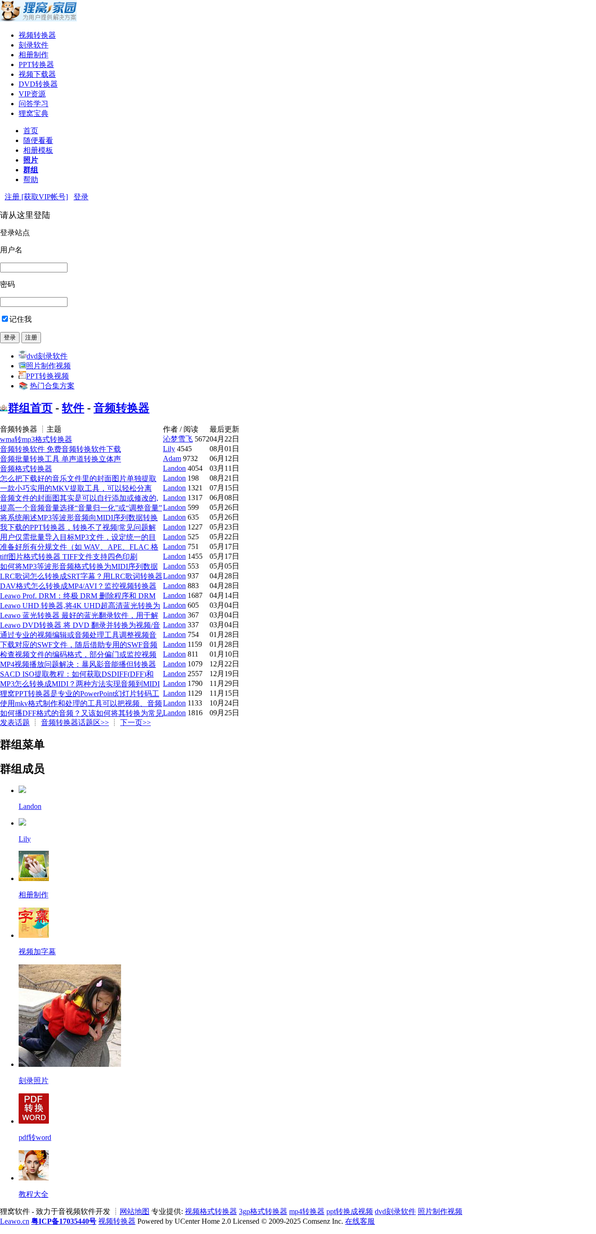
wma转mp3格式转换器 (36, 439)
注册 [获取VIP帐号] (36, 197)
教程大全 (33, 1194)
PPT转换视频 (47, 376)
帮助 (30, 179)
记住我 (20, 319)
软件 (73, 408)
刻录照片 (33, 1081)
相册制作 (33, 55)
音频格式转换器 (26, 469)
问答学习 (33, 104)
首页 (30, 131)
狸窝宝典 (33, 113)
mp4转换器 (307, 1211)
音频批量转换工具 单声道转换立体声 (60, 459)
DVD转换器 (38, 84)
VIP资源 (32, 94)
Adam (172, 458)
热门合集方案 (52, 386)
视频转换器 (37, 35)
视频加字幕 (37, 952)
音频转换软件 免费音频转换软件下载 (60, 449)
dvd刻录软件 (47, 356)
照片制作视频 (48, 366)
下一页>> (135, 722)
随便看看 (38, 140)
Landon (174, 468)
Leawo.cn (14, 1221)
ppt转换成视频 (349, 1211)
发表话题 (15, 722)
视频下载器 (37, 74)
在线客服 (360, 1221)
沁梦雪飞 (178, 439)
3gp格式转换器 (263, 1211)
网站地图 (134, 1211)
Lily (169, 449)
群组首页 (30, 408)
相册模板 (38, 150)
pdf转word (35, 1137)
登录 (81, 197)
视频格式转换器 (211, 1211)
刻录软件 (33, 45)
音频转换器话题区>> (75, 722)
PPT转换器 (36, 64)
